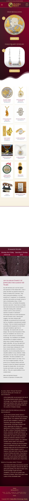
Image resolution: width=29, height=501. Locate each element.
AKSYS (16, 490)
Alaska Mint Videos (21, 492)
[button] (2, 5)
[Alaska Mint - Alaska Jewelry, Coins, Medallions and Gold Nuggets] (14, 5)
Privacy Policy (15, 493)
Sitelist (14, 488)
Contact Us (13, 492)
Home (3, 492)
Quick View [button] (15, 32)
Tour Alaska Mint (7, 493)
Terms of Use (23, 493)
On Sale (8, 492)
